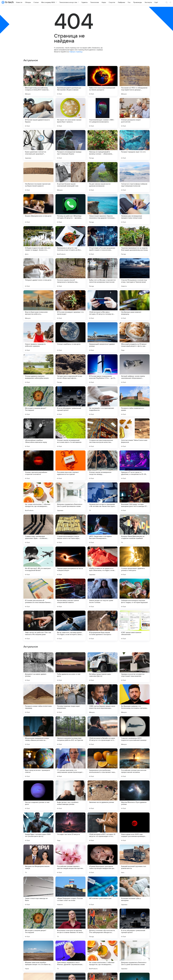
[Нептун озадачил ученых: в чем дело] (38, 924)
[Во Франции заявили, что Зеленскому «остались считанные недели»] (135, 827)
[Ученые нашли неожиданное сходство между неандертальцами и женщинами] (103, 465)
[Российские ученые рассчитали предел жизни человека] (135, 892)
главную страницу (75, 52)
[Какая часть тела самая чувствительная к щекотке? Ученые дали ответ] (38, 754)
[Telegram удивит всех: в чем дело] (38, 273)
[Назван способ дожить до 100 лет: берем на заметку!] (135, 658)
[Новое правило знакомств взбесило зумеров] (38, 337)
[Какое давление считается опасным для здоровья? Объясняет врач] (38, 145)
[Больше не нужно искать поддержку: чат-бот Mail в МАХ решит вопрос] (103, 722)
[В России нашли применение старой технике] (135, 754)
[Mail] (3, 2)
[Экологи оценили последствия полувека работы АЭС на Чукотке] (70, 860)
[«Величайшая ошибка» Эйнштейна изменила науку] (38, 433)
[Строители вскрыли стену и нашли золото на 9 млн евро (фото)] (70, 530)
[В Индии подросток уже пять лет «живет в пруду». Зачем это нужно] (38, 241)
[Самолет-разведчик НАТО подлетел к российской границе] (135, 860)
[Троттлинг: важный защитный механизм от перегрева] (38, 658)
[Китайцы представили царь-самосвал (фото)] (103, 795)
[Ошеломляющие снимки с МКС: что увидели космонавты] (103, 113)
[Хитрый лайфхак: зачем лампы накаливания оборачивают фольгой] (135, 369)
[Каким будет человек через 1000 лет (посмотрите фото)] (38, 956)
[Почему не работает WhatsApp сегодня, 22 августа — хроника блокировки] (70, 209)
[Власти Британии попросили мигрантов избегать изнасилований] (38, 305)
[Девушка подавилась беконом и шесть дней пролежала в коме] (70, 497)
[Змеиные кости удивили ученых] (103, 924)
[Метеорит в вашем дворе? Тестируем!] (38, 401)
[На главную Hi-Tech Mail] (9, 2)
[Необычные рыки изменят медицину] (135, 305)
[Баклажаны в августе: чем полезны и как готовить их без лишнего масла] (70, 241)
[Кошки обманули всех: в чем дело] (38, 209)
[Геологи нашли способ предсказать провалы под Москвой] (70, 273)
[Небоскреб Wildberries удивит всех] (70, 754)
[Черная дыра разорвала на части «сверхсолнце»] (70, 562)
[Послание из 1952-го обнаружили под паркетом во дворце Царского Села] (135, 81)
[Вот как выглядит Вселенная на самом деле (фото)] (103, 690)
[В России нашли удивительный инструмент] (70, 722)
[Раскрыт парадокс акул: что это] (135, 145)
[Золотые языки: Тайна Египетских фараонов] (135, 433)
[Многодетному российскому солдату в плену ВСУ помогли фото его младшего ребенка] (38, 81)
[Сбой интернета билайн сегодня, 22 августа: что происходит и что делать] (103, 860)
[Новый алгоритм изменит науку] (70, 690)
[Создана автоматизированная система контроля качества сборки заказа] (103, 433)
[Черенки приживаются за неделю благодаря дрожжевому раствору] (135, 241)
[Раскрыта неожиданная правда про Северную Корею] (70, 145)
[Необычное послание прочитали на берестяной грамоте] (38, 177)
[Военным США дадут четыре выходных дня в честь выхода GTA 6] (135, 497)
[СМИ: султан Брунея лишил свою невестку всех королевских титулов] (103, 827)
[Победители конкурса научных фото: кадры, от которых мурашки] (135, 594)
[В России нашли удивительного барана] (38, 113)
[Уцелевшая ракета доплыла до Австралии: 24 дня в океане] (70, 81)
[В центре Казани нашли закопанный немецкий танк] (70, 177)
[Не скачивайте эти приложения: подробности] (103, 401)
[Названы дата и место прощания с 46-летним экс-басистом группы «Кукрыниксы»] (103, 497)
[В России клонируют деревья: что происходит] (70, 305)
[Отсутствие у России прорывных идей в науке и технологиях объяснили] (103, 241)
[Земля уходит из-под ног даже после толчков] (103, 594)
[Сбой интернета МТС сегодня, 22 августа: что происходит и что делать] (103, 956)
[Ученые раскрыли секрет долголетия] (135, 113)
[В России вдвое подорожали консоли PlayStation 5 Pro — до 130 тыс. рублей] (103, 369)
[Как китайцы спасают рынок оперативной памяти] (70, 594)
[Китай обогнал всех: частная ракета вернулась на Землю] (135, 690)
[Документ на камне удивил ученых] (38, 795)
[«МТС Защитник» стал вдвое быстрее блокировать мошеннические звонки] (103, 530)
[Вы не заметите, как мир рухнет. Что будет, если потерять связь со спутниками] (70, 626)
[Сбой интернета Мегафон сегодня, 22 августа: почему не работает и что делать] (103, 305)
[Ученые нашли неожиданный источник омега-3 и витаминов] (70, 433)
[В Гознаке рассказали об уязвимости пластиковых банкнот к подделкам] (38, 594)
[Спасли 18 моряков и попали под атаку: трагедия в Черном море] (135, 273)
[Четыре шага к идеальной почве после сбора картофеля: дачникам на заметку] (70, 369)
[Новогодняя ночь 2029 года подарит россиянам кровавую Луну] (135, 956)
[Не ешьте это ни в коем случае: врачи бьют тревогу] (70, 113)
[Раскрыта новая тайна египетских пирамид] (38, 827)
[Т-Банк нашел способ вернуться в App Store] (103, 658)
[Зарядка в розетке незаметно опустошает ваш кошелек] (135, 795)
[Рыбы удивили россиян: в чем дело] (70, 795)
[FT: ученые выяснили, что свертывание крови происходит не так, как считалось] (70, 892)
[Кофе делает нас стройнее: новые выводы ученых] (70, 924)
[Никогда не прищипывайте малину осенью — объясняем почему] (103, 145)
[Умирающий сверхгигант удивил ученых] (103, 337)
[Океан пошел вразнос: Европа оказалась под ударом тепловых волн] (103, 209)
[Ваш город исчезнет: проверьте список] (38, 892)
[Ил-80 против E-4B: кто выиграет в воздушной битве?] (38, 562)
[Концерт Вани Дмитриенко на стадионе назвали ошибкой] (135, 530)
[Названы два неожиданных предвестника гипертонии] (135, 209)
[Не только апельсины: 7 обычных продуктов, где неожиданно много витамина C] (38, 497)
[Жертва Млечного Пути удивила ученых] (135, 924)
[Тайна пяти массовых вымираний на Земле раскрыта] (103, 81)
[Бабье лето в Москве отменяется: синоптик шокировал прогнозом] (103, 273)
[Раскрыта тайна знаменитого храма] (135, 401)
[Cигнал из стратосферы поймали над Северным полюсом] (135, 177)
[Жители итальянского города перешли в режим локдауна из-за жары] (70, 658)
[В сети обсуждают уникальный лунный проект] (70, 401)
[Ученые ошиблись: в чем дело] (70, 337)
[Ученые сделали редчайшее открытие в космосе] (38, 465)
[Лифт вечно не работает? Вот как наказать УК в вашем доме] (38, 626)
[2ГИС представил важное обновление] (135, 626)
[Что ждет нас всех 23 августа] (70, 956)
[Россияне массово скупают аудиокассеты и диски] (70, 465)
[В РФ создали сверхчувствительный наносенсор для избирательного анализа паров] (38, 690)
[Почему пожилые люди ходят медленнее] (70, 827)
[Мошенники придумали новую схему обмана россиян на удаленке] (38, 860)
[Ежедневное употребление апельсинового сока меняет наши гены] (103, 892)
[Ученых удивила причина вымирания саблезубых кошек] (38, 369)
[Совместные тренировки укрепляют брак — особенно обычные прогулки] (38, 530)
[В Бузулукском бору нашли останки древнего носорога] (103, 626)
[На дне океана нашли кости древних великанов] (103, 177)
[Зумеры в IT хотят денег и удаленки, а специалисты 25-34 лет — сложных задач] (135, 465)
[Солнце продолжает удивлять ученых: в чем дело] (135, 562)
